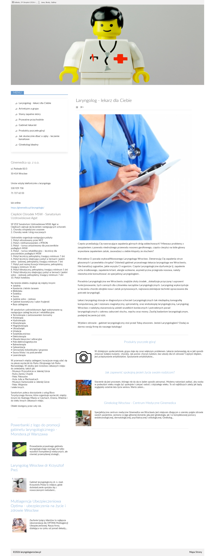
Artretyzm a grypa (29, 108)
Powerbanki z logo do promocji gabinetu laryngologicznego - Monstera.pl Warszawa (35, 429)
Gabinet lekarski (28, 125)
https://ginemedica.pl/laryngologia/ (27, 208)
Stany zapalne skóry (30, 114)
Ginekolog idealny (28, 144)
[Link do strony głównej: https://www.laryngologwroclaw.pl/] (107, 84)
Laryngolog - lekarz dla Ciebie (35, 103)
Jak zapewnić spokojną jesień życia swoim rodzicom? (140, 372)
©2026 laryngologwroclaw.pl (27, 552)
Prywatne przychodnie (31, 119)
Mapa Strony (195, 552)
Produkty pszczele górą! (140, 342)
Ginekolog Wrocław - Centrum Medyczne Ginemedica (140, 403)
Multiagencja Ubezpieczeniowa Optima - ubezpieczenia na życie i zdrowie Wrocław (38, 506)
